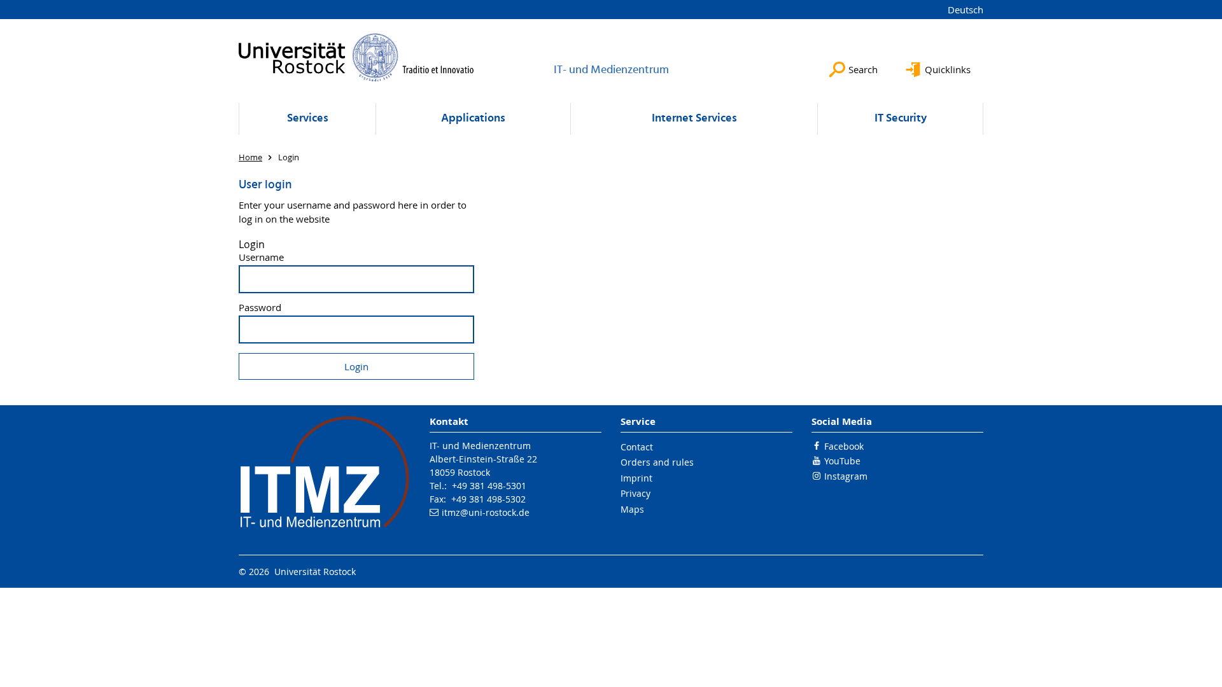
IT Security (900, 118)
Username (261, 257)
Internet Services (694, 118)
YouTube (842, 461)
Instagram (845, 476)
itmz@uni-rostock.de (486, 512)
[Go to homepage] (356, 57)
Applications (473, 118)
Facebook (844, 446)
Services (307, 118)
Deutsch (965, 9)
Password (260, 307)
